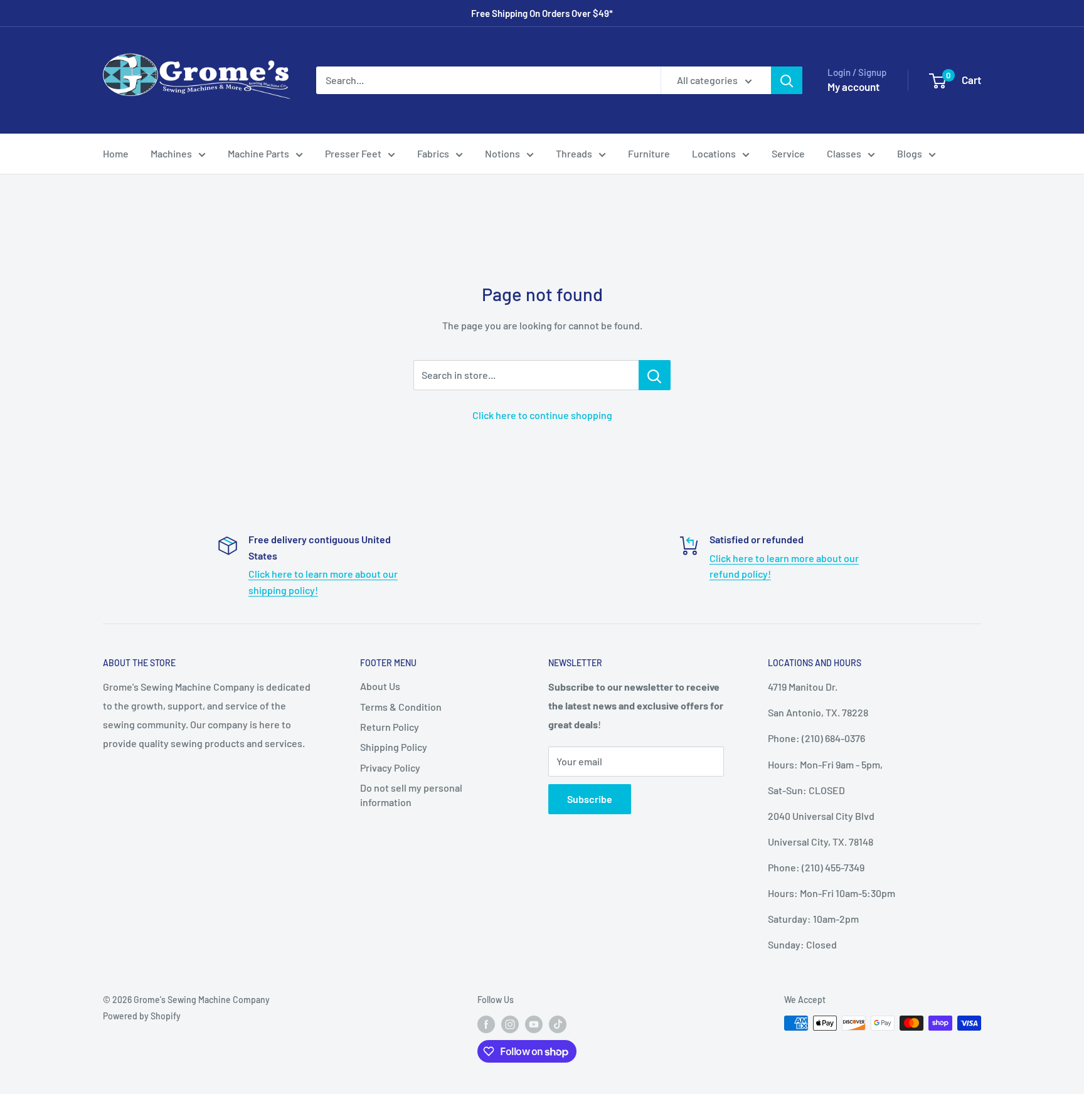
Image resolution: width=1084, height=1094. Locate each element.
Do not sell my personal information (411, 794)
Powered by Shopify (142, 1016)
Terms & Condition (401, 707)
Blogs (909, 153)
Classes (844, 153)
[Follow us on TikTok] (557, 1024)
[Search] (786, 80)
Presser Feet (353, 153)
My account (853, 86)
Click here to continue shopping (542, 415)
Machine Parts (258, 153)
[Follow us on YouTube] (534, 1024)
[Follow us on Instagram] (510, 1024)
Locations (714, 153)
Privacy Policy (390, 767)
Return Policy (389, 727)
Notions (502, 153)
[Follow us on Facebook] (486, 1024)
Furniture (649, 153)
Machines (171, 153)
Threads (574, 153)
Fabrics (433, 153)
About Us (380, 686)
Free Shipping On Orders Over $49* (542, 13)
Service (788, 153)
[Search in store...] (655, 375)
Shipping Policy (393, 747)
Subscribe (589, 799)
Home (116, 153)
